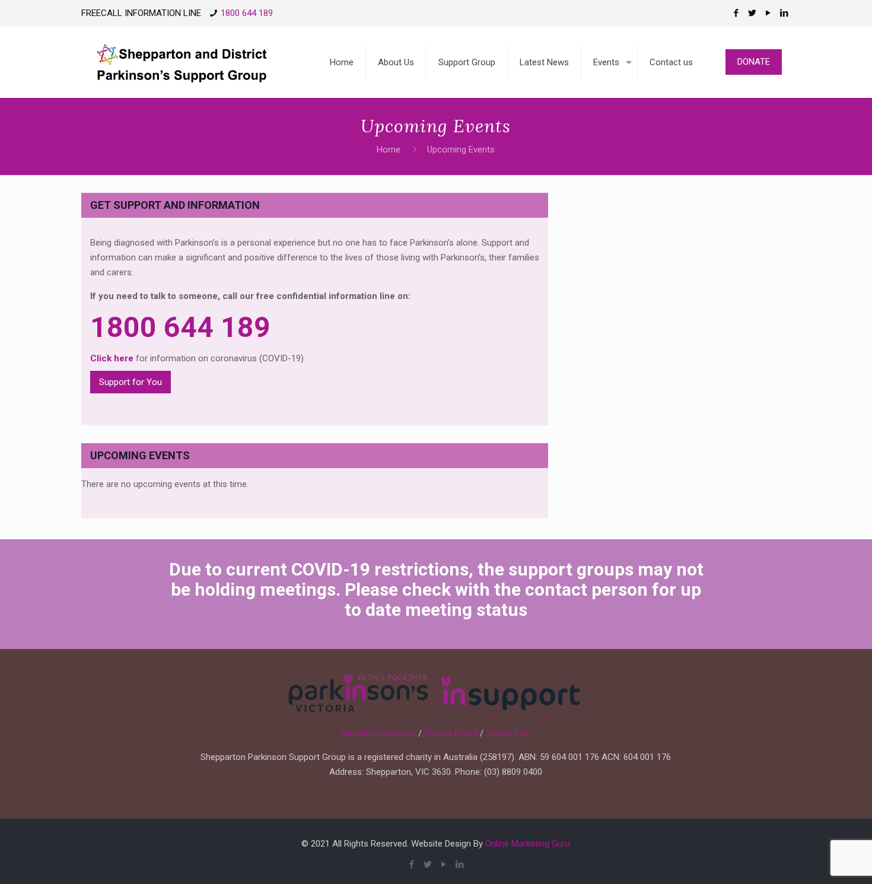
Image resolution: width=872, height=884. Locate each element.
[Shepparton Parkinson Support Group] (180, 62)
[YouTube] (768, 13)
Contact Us (508, 733)
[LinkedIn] (784, 13)
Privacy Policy (451, 733)
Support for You (130, 382)
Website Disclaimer (379, 733)
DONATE (753, 61)
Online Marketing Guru (527, 843)
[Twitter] (752, 13)
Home (388, 149)
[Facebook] (736, 13)
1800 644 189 (247, 13)
